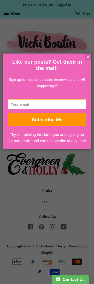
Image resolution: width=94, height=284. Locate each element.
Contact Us (72, 279)
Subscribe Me (47, 119)
